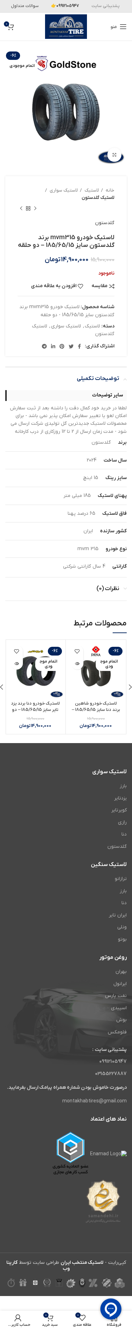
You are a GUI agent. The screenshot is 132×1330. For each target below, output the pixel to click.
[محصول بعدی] (21, 208)
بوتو (122, 939)
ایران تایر (118, 915)
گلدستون (104, 223)
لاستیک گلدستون (98, 198)
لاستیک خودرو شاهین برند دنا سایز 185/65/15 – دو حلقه (96, 710)
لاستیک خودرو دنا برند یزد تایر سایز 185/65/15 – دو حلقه (35, 710)
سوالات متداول (25, 6)
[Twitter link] (71, 346)
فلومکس (117, 1032)
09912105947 (113, 1061)
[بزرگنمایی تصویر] (114, 155)
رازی (122, 822)
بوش (121, 1020)
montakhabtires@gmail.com (94, 1101)
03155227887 (111, 1074)
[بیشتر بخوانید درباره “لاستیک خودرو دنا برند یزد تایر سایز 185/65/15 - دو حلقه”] (17, 663)
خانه (109, 190)
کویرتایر (119, 810)
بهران (121, 971)
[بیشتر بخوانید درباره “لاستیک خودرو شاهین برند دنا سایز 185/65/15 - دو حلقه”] (77, 663)
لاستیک (91, 190)
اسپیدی (119, 1008)
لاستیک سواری (63, 190)
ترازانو (121, 878)
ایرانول (120, 984)
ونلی (122, 927)
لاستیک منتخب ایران (82, 1262)
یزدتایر (120, 798)
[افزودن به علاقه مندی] (77, 651)
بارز (123, 786)
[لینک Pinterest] (62, 346)
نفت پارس (116, 995)
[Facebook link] (79, 346)
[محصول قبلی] (35, 208)
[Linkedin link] (53, 346)
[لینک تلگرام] (44, 346)
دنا (124, 834)
